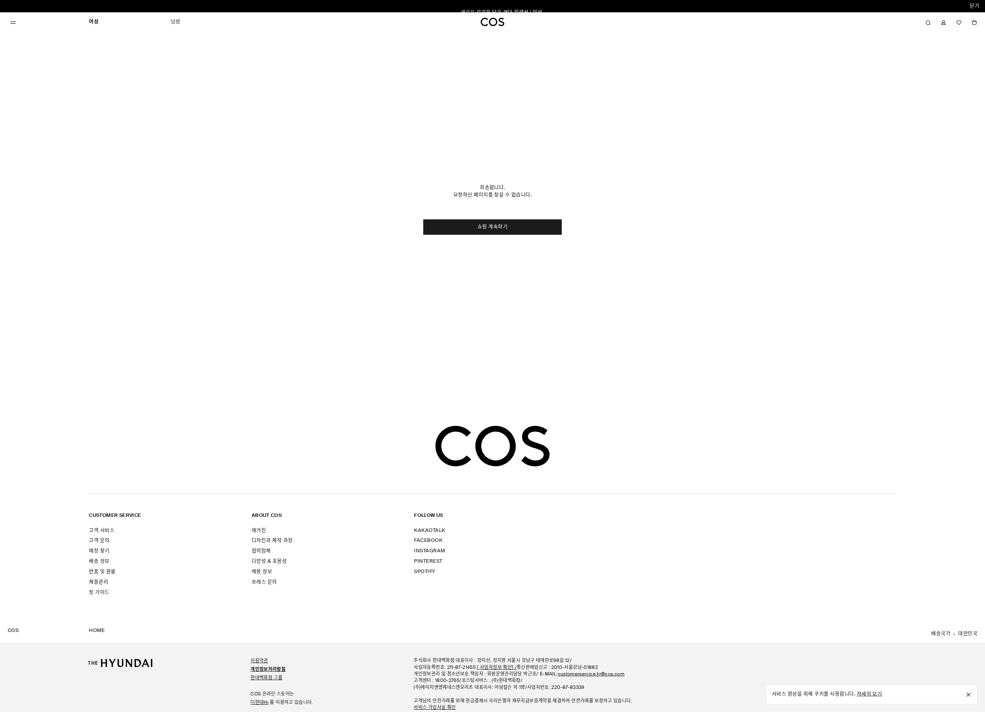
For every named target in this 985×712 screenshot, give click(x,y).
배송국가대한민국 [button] (954, 633)
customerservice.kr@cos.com (591, 674)
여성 (537, 5)
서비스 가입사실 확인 (435, 707)
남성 (175, 21)
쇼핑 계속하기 (492, 226)
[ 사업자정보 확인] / (497, 667)
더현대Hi (259, 702)
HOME (97, 630)
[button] (928, 23)
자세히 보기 (869, 694)
